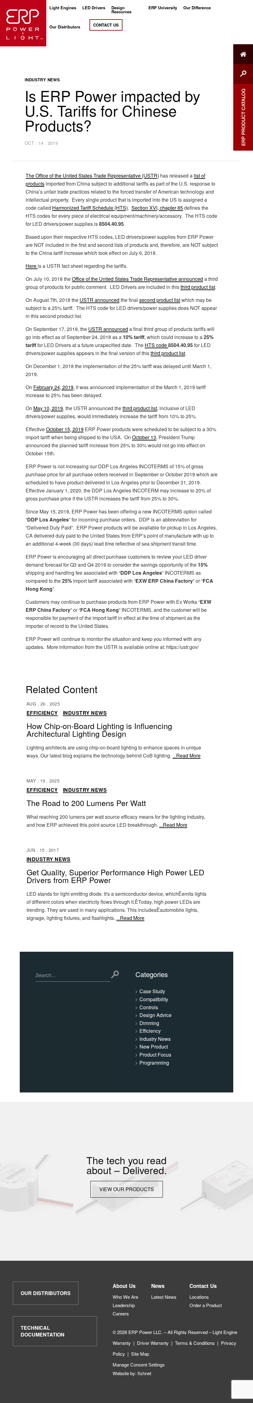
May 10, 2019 (48, 408)
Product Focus (155, 1054)
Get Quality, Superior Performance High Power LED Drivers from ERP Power (115, 875)
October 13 (144, 437)
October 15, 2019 (65, 429)
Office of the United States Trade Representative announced (137, 278)
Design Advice (155, 1015)
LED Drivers (93, 8)
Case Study (152, 991)
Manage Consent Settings (139, 1364)
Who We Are (125, 1296)
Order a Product (205, 1305)
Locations (199, 1296)
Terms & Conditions (195, 1343)
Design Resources (121, 10)
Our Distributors (64, 27)
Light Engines (62, 8)
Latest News (163, 1296)
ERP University (162, 8)
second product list (159, 299)
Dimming (149, 1023)
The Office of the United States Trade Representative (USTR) (92, 175)
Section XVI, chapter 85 (157, 207)
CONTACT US (106, 25)
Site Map (140, 1353)
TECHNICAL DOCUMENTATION (42, 1331)
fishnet (144, 1373)
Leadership (124, 1305)
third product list (197, 286)
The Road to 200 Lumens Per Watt (86, 802)
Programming (154, 1062)
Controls (148, 1007)
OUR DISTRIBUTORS (46, 1293)
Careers (121, 1313)
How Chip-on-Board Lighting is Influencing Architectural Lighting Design (99, 729)
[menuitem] (62, 9)
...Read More (186, 755)
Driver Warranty (153, 1343)
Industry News (42, 80)
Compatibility (153, 999)
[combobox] (72, 976)
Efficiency (42, 712)
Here (32, 265)
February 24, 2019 (53, 387)
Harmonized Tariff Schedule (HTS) (90, 207)
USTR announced (99, 299)
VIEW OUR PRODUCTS (126, 1189)
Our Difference (197, 8)
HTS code (156, 345)
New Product (153, 1046)
